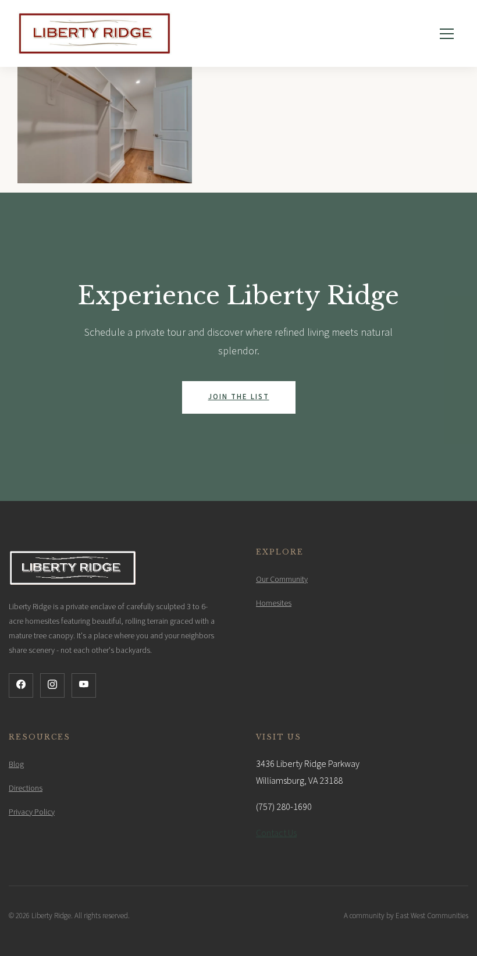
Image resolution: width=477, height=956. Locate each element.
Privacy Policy (32, 812)
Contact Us (276, 833)
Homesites (273, 603)
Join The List (238, 397)
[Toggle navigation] (447, 34)
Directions (25, 788)
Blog (16, 764)
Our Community (282, 579)
